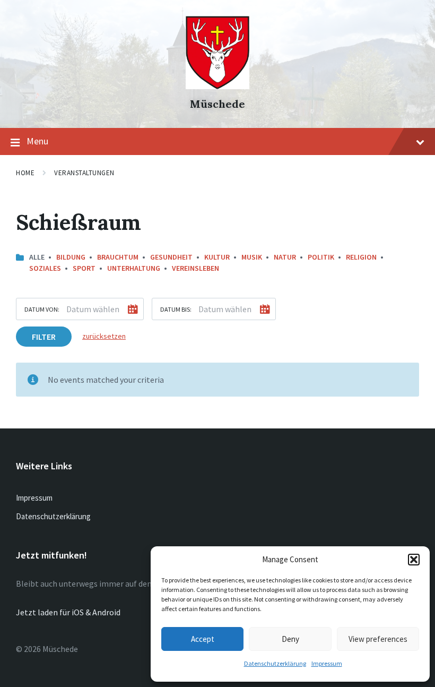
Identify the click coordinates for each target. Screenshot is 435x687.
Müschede (217, 103)
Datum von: (41, 309)
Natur (285, 257)
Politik (321, 257)
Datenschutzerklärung (275, 663)
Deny (290, 639)
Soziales (45, 268)
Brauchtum (117, 257)
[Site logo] (217, 86)
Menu (37, 141)
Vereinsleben (195, 268)
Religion (361, 257)
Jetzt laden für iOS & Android (68, 612)
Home (25, 172)
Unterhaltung (133, 268)
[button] (413, 559)
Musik (251, 257)
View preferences (378, 639)
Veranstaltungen (84, 172)
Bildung (70, 257)
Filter (44, 336)
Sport (84, 268)
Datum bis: (176, 309)
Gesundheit (171, 257)
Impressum (326, 663)
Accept (202, 639)
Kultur (217, 257)
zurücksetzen (104, 336)
